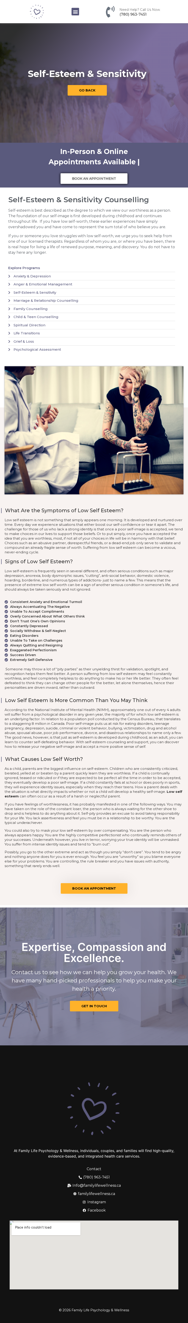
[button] (75, 11)
